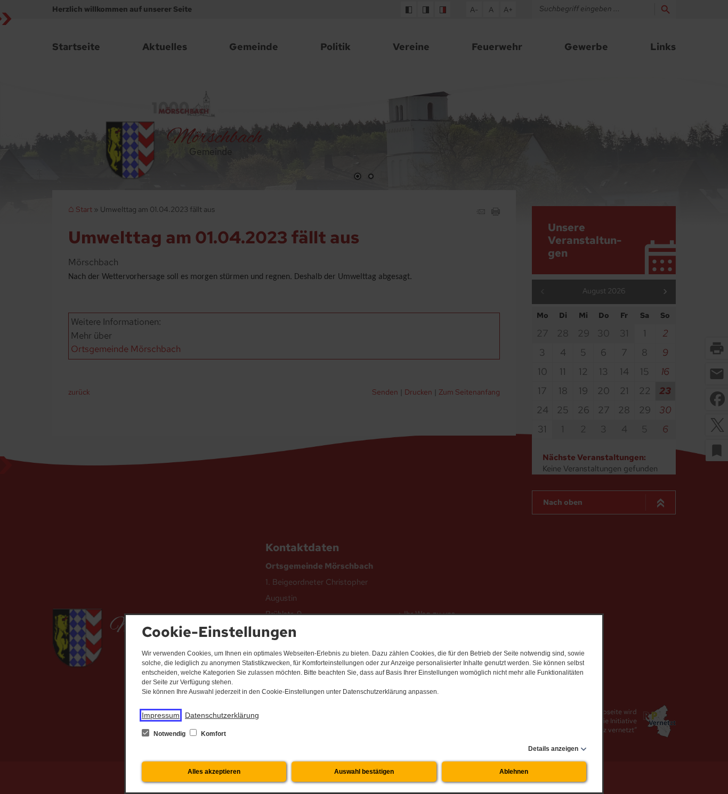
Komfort (212, 734)
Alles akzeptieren (214, 771)
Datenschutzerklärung (222, 715)
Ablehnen (513, 771)
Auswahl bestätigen (364, 771)
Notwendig (169, 734)
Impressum (161, 715)
